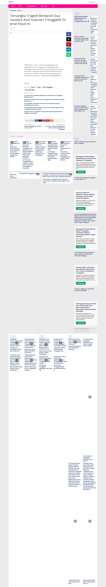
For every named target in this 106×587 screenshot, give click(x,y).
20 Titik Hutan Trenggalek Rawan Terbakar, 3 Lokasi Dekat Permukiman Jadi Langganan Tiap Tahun (56, 181)
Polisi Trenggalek (48, 87)
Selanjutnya (80, 172)
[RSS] (51, 121)
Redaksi (76, 330)
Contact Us (88, 330)
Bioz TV (33, 87)
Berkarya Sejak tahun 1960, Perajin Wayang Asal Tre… (89, 581)
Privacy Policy (77, 331)
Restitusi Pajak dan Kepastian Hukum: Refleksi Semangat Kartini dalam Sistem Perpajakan (85, 195)
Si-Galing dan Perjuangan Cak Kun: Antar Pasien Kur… (15, 349)
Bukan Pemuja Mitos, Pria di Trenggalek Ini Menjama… (31, 368)
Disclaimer (92, 328)
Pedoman (82, 330)
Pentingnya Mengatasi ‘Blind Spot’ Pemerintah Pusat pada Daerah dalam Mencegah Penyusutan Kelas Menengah (86, 307)
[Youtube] (48, 121)
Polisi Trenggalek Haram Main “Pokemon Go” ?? (32, 126)
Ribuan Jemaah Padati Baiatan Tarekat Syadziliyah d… (16, 368)
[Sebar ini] (68, 34)
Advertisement (85, 331)
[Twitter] (40, 121)
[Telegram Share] (68, 49)
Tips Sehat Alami (30, 90)
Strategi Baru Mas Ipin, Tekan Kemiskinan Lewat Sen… (74, 347)
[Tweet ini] (68, 39)
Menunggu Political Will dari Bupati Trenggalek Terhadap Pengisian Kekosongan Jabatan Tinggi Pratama (85, 232)
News (39, 87)
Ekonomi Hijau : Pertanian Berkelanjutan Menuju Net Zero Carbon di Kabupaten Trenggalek (85, 270)
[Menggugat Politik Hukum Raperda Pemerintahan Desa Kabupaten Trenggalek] (86, 147)
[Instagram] (44, 121)
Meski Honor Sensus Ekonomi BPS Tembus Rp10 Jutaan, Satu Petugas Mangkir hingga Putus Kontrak (15, 151)
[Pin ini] (68, 44)
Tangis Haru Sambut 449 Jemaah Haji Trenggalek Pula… (59, 349)
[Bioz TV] (11, 1)
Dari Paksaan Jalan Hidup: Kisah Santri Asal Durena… (30, 351)
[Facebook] (36, 121)
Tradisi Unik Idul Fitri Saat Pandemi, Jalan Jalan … (74, 581)
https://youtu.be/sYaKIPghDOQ (51, 75)
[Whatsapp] (68, 55)
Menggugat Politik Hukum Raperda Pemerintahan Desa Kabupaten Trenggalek (86, 158)
